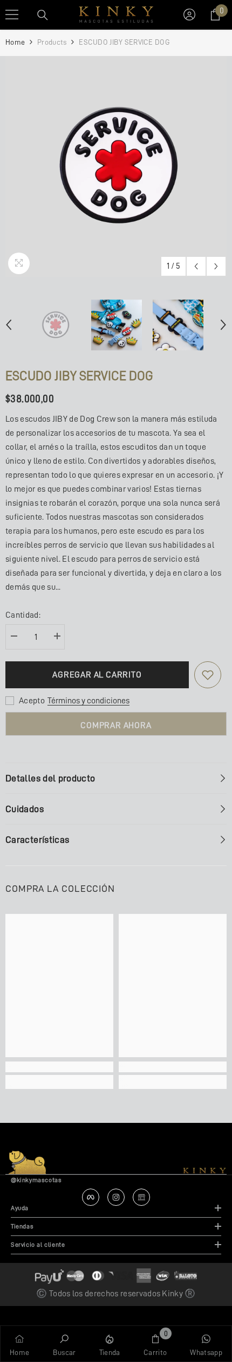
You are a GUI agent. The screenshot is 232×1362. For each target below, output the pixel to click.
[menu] (11, 14)
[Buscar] (42, 15)
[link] (59, 1066)
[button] (196, 266)
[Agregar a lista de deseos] (207, 674)
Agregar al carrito (96, 674)
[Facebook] (90, 1197)
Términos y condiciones (88, 700)
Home (15, 42)
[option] (116, 166)
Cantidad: (22, 615)
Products (51, 42)
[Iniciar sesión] (189, 14)
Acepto (32, 700)
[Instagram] (116, 1197)
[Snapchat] (141, 1197)
